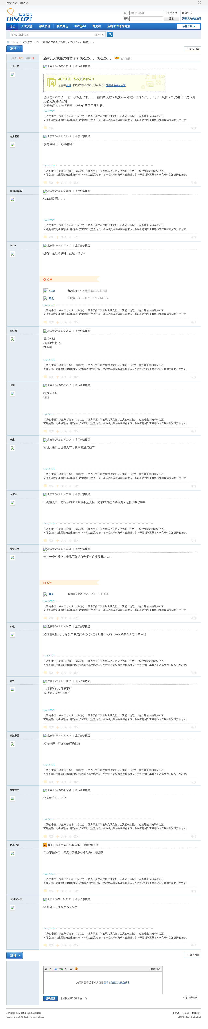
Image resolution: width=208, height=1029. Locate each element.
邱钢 (12, 385)
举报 (193, 128)
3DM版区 (80, 26)
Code (71, 969)
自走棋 (96, 26)
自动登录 (172, 12)
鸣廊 (12, 439)
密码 (126, 18)
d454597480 (16, 899)
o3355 (13, 245)
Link (61, 969)
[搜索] (109, 34)
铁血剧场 (62, 26)
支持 (64, 182)
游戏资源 (44, 26)
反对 (76, 182)
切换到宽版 (199, 3)
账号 (126, 12)
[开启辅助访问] (196, 3)
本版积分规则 (190, 997)
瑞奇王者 (15, 548)
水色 (12, 626)
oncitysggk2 (16, 190)
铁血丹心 (8, 42)
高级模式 (155, 968)
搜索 (97, 34)
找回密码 (187, 12)
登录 (68, 85)
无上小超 (15, 66)
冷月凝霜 (15, 136)
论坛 (12, 26)
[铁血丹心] (19, 20)
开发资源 (27, 26)
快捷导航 (187, 26)
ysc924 (13, 494)
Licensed (36, 1012)
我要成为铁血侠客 (192, 18)
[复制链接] (125, 58)
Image (56, 969)
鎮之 (51, 298)
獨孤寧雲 (15, 735)
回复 (51, 128)
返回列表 (194, 49)
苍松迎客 (27, 41)
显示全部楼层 (82, 66)
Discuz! (22, 1012)
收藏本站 (23, 2)
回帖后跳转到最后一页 (75, 998)
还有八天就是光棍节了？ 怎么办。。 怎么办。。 (69, 41)
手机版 (185, 1012)
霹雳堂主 (15, 790)
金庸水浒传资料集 (118, 26)
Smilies (76, 969)
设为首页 (12, 2)
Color (51, 969)
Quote (66, 969)
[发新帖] (14, 48)
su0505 (13, 330)
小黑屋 (176, 1012)
